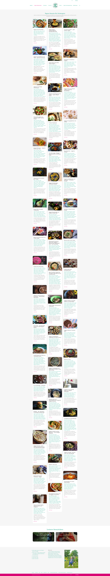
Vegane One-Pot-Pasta (38, 29)
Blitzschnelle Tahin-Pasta (69, 240)
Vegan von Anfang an (72, 124)
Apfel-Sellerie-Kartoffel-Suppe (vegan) (54, 63)
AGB (39, 572)
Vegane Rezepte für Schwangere (40, 155)
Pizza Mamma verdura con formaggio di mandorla (54, 494)
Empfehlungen (75, 5)
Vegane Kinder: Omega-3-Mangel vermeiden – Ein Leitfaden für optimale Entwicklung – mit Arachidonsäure (38, 553)
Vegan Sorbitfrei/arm (41, 91)
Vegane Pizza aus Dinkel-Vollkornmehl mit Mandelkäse (69, 89)
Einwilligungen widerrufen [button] (69, 572)
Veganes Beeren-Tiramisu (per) (69, 331)
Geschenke (44, 5)
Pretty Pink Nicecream (38, 266)
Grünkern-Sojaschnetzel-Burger (69, 209)
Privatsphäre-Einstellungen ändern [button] (53, 572)
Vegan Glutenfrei (41, 90)
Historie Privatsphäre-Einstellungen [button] (62, 572)
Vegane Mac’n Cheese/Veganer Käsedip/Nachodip (53, 30)
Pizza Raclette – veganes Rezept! (69, 151)
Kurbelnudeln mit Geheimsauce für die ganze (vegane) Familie (55, 400)
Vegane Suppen (57, 71)
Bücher (60, 5)
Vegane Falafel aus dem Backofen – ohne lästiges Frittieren (54, 432)
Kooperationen (45, 572)
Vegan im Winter (36, 182)
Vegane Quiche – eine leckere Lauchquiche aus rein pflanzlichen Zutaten (39, 446)
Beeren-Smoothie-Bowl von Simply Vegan (40, 238)
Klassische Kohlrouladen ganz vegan (39, 178)
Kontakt (41, 572)
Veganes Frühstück (39, 96)
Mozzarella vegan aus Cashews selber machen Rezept (39, 117)
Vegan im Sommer (42, 30)
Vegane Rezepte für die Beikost (38, 93)
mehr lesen (35, 73)
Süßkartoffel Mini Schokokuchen (68, 270)
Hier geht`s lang (43, 538)
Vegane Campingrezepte (41, 153)
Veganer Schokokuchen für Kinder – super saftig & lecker (55, 94)
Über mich (49, 5)
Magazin (31, 5)
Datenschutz (36, 572)
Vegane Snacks (39, 273)
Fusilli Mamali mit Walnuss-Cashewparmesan (40, 356)
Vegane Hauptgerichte (41, 183)
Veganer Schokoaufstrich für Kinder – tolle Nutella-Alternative (39, 296)
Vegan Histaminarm (55, 33)
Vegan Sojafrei (36, 91)
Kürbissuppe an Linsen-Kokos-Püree (69, 482)
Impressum (33, 572)
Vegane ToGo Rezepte (54, 283)
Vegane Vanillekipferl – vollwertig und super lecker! (55, 337)
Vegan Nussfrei (41, 182)
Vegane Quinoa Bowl (35, 558)
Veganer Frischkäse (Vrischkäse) (38, 87)
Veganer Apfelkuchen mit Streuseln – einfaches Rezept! (69, 180)
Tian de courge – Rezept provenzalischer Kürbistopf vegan (55, 154)
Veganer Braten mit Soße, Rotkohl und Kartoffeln (69, 301)
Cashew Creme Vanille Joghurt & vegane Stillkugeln (69, 390)
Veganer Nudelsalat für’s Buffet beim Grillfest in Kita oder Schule (55, 369)
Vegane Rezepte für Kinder (37, 124)
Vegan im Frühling (36, 212)
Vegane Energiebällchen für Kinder (70, 121)
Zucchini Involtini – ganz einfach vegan (69, 30)
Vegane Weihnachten (39, 186)
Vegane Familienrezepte (37, 5)
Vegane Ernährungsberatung (67, 5)
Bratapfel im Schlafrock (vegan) (69, 60)
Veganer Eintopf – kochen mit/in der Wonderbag (69, 453)
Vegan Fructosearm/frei (37, 357)
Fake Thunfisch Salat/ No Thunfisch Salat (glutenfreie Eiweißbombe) (55, 273)
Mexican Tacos (67, 359)
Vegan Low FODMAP (37, 152)
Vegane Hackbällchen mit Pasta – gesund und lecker (39, 57)
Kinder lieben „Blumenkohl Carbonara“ (55, 306)
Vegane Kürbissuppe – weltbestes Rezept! (54, 183)
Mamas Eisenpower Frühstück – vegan (38, 476)
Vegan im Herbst (41, 181)
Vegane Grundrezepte (37, 92)
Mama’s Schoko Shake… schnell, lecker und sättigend (39, 505)
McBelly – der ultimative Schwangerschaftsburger (39, 412)
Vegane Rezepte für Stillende (38, 64)
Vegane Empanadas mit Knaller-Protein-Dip (54, 212)
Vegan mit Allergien (56, 34)
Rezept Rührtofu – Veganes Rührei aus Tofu (39, 148)
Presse (48, 572)
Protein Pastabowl (53, 122)
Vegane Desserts (36, 270)
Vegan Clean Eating (36, 30)
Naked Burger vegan (35, 557)
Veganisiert (39, 65)
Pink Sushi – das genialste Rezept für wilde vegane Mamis (39, 326)
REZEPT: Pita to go (53, 464)
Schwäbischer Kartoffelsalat (70, 418)
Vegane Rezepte (42, 92)
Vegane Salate (54, 376)
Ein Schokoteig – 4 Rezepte (39, 385)
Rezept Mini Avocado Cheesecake (38, 210)
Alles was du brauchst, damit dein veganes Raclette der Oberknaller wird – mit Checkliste (54, 243)
